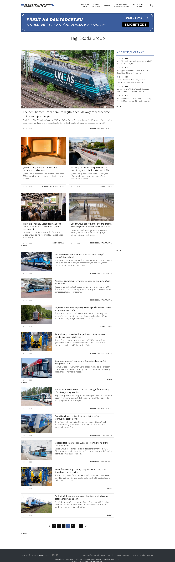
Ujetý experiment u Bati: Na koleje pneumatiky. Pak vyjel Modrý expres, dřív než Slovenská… (134, 99)
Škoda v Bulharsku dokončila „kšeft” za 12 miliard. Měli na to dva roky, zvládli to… (132, 81)
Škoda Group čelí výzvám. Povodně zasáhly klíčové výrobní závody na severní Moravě (91, 225)
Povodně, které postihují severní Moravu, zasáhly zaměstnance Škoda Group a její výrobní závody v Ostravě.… (89, 232)
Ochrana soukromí (121, 555)
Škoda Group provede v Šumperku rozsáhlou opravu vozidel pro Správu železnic (80, 335)
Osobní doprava (106, 187)
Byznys (109, 380)
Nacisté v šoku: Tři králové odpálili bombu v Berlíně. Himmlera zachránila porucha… (133, 90)
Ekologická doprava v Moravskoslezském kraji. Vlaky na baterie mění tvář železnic (81, 497)
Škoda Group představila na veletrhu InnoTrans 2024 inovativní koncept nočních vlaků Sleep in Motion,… (43, 176)
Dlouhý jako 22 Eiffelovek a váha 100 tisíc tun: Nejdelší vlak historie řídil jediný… (133, 71)
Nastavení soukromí (91, 555)
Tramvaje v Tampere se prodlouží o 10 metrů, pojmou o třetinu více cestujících (90, 169)
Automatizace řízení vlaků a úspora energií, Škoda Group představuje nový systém (82, 391)
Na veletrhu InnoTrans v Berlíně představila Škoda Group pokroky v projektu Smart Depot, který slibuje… (43, 234)
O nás (142, 555)
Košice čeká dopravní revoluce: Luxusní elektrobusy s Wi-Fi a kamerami (83, 282)
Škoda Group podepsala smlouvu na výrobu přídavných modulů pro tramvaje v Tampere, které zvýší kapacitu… (90, 176)
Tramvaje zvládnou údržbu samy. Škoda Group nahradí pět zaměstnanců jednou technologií (42, 226)
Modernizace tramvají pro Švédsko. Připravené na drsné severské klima (81, 444)
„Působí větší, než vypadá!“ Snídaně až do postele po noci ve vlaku (42, 169)
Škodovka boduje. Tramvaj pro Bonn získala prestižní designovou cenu (80, 362)
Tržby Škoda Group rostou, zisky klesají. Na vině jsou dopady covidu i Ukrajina (80, 471)
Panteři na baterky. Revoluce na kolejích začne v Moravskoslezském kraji (78, 417)
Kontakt (150, 555)
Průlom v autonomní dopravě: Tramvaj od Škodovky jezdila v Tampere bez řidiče (83, 309)
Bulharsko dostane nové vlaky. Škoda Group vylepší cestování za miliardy (79, 255)
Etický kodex (106, 555)
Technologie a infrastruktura (101, 128)
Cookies (135, 555)
